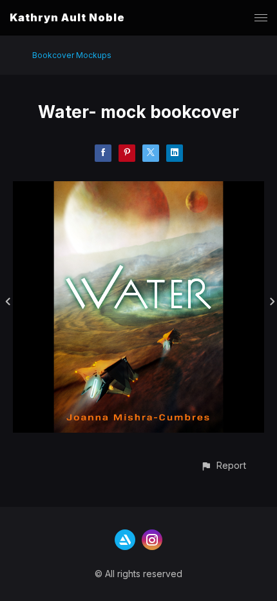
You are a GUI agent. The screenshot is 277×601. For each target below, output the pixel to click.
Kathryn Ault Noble (67, 17)
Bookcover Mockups (71, 55)
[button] (223, 465)
